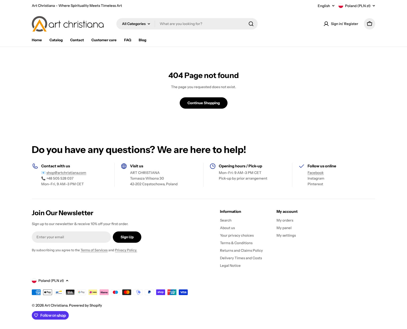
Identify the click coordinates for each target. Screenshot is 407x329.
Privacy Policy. (126, 250)
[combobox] (187, 23)
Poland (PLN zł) (357, 6)
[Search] (251, 24)
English (324, 6)
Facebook (316, 172)
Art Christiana (56, 305)
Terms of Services (94, 250)
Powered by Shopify (85, 305)
